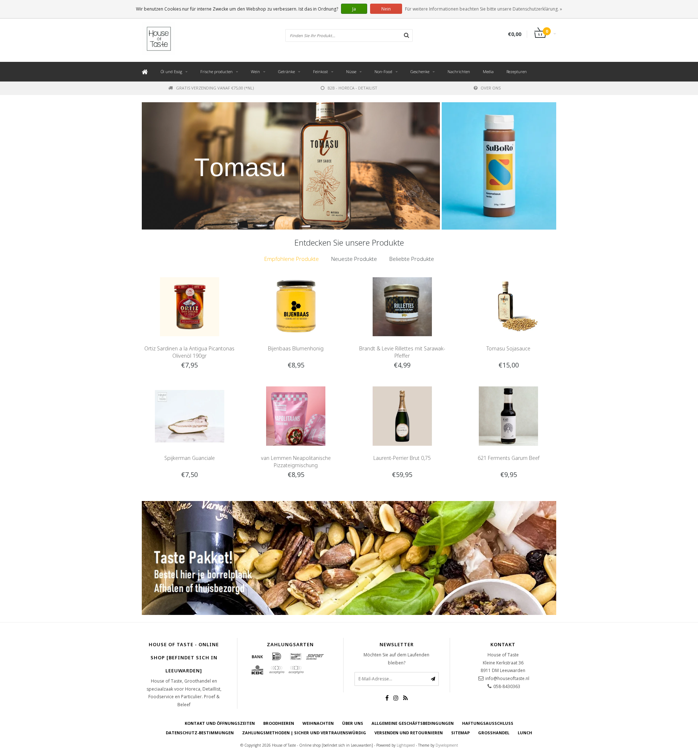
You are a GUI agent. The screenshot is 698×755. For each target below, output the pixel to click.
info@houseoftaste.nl (507, 678)
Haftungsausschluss (487, 723)
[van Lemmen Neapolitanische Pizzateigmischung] (295, 415)
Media (488, 71)
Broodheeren (278, 723)
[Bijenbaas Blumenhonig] (295, 306)
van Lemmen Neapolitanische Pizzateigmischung (296, 461)
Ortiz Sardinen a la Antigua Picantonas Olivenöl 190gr (189, 352)
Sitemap (460, 732)
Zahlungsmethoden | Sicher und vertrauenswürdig (304, 732)
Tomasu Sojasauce (508, 348)
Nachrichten (459, 71)
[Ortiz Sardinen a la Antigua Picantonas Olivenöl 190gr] (189, 306)
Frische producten (216, 71)
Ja (354, 9)
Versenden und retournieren (408, 732)
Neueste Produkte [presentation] (354, 258)
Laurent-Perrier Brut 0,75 (402, 457)
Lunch (525, 732)
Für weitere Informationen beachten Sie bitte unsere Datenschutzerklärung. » (483, 9)
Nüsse (351, 71)
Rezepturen (516, 71)
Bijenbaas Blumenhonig (296, 348)
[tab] (291, 259)
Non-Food (383, 71)
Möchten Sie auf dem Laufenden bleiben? (396, 659)
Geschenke (419, 71)
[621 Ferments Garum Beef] (508, 415)
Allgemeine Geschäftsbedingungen (413, 723)
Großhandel (493, 732)
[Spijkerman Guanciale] (189, 415)
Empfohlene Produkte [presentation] (291, 258)
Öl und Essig (171, 71)
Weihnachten (318, 723)
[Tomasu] (291, 166)
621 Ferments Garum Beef (508, 457)
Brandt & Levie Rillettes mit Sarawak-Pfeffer (402, 352)
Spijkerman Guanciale (189, 457)
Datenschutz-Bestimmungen (200, 732)
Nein (386, 9)
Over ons (491, 88)
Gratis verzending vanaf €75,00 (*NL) (215, 88)
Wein (255, 71)
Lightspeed (406, 745)
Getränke (286, 71)
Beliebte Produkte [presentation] (411, 258)
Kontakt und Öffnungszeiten (220, 723)
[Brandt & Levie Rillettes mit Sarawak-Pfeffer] (402, 306)
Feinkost (320, 71)
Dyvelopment (447, 745)
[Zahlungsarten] (257, 656)
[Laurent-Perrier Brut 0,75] (402, 415)
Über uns (352, 723)
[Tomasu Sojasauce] (508, 306)
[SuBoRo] (499, 166)
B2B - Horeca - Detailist (352, 88)
